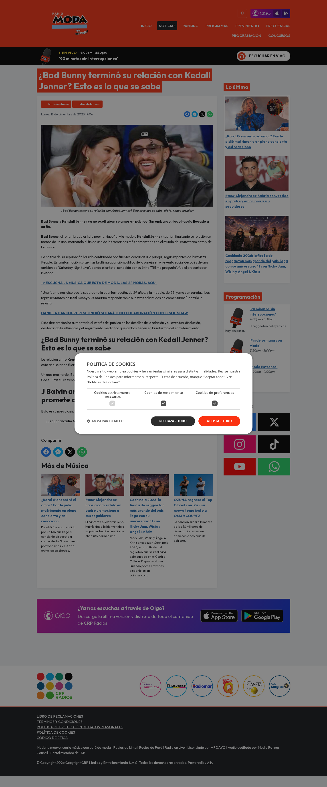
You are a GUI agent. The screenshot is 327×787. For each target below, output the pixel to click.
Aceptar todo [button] (219, 421)
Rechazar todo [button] (173, 421)
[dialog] (163, 393)
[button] (105, 421)
